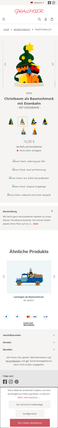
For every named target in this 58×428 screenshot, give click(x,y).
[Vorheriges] (5, 65)
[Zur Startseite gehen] (29, 12)
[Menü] (4, 19)
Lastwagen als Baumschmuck (29, 296)
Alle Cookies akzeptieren (30, 422)
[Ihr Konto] (46, 19)
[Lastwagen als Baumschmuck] (29, 277)
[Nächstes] (53, 65)
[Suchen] (39, 19)
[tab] (28, 217)
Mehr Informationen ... (29, 397)
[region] (29, 64)
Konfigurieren (30, 413)
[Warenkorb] (52, 19)
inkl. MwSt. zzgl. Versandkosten (29, 146)
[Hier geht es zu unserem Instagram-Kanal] (53, 2)
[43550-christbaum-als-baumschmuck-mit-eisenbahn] (29, 64)
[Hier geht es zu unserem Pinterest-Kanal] (17, 382)
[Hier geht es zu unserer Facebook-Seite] (49, 2)
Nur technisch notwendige (29, 404)
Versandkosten (13, 361)
